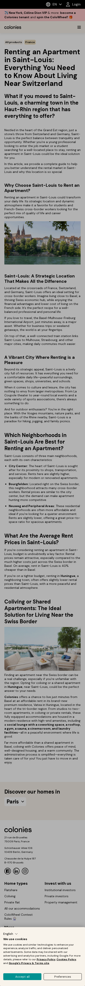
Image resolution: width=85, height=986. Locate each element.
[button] (10, 934)
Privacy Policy (46, 959)
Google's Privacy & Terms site (29, 963)
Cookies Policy (66, 959)
